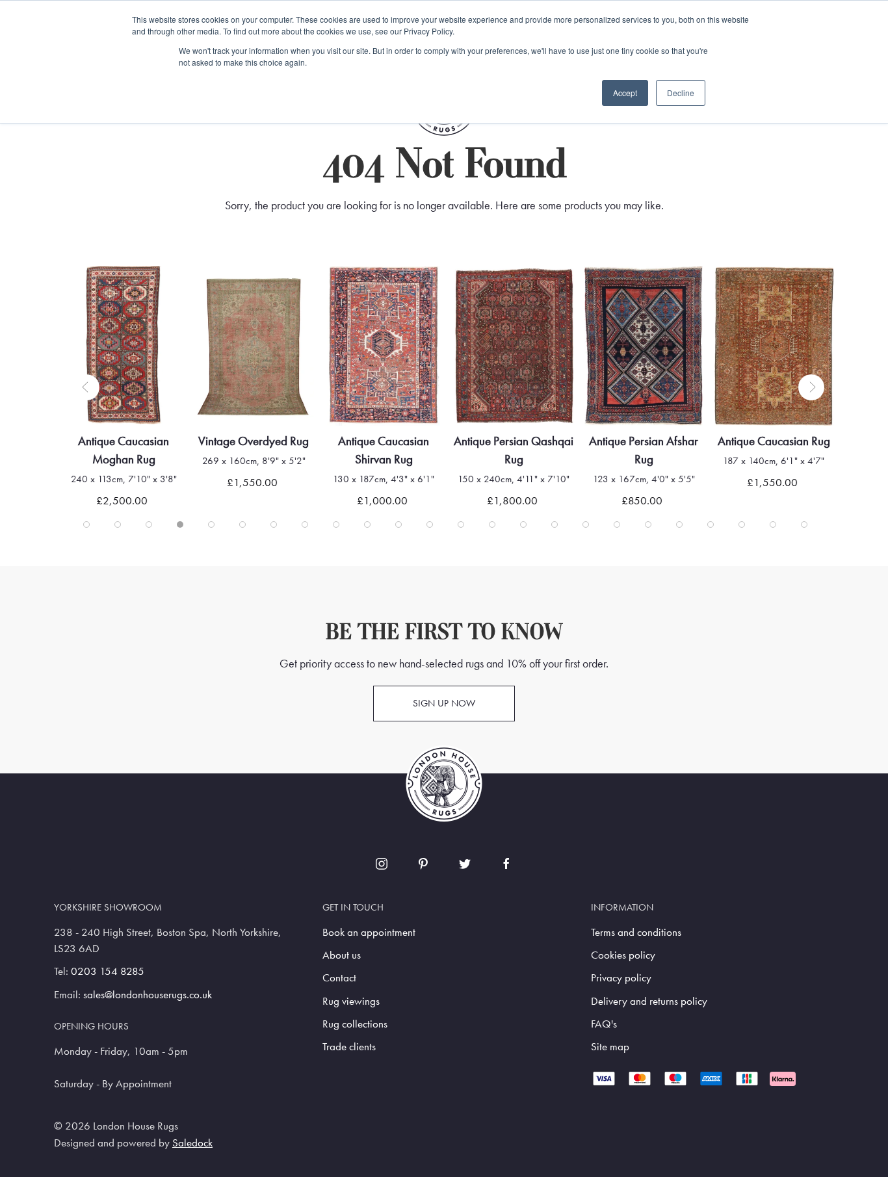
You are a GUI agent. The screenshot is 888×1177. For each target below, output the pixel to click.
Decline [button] (680, 92)
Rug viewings (351, 1001)
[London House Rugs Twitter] (464, 863)
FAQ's (604, 1024)
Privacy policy (621, 978)
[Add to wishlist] (90, 292)
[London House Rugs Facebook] (506, 863)
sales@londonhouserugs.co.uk (147, 995)
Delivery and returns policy (649, 1001)
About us (341, 955)
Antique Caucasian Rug (774, 441)
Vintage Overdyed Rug (253, 441)
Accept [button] (625, 92)
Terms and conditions (636, 932)
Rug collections (354, 1024)
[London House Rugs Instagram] (381, 863)
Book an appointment (368, 932)
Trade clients (349, 1047)
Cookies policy (623, 955)
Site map (610, 1047)
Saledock (192, 1143)
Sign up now (444, 703)
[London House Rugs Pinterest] (423, 863)
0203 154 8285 (107, 971)
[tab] (86, 524)
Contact (339, 978)
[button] (86, 387)
